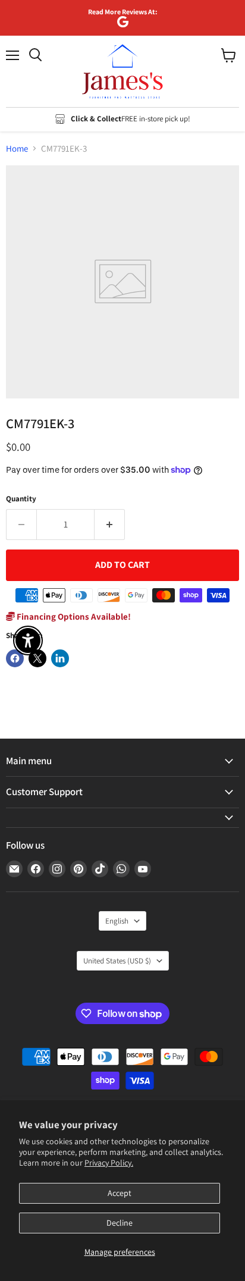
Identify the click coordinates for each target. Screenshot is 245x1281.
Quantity (21, 498)
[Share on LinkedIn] (60, 658)
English (116, 921)
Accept (119, 1193)
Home (17, 148)
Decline (119, 1222)
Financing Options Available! (73, 616)
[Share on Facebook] (15, 658)
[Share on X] (37, 658)
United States (117, 961)
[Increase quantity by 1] (110, 524)
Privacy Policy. (108, 1162)
